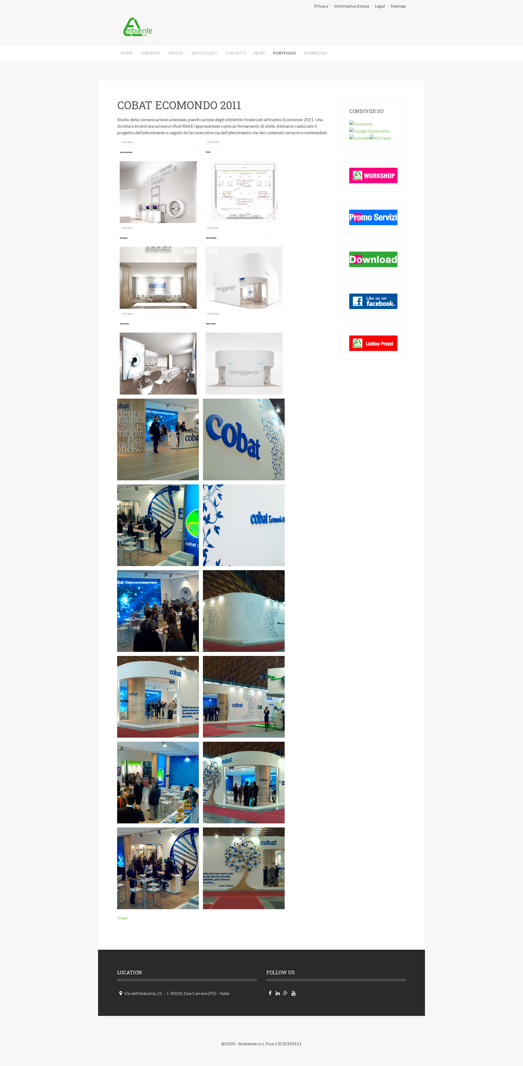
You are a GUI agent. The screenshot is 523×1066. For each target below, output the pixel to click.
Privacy (321, 5)
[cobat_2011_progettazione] (158, 182)
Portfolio (284, 53)
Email (122, 917)
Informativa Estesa (351, 5)
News (259, 53)
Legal (380, 5)
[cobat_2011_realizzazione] (158, 439)
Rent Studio (204, 53)
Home (127, 53)
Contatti (236, 53)
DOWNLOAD (315, 53)
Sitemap (398, 5)
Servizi (176, 53)
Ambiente (150, 53)
